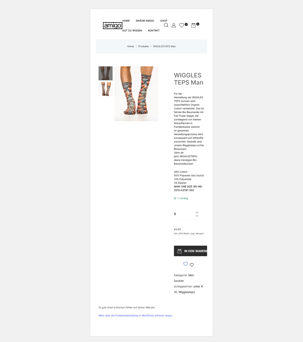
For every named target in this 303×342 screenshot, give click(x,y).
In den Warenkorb (196, 251)
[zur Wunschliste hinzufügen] (189, 264)
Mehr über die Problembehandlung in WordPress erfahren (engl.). (136, 315)
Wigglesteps (187, 292)
